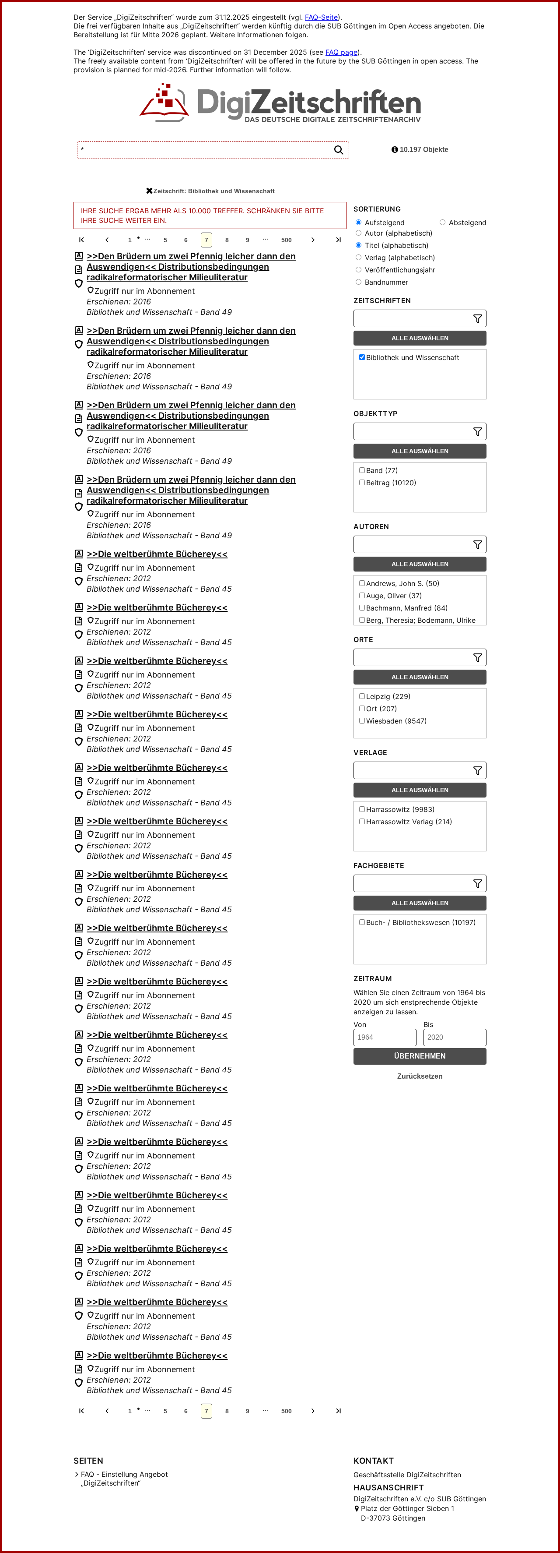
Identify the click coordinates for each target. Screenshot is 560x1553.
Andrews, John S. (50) (403, 583)
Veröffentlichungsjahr (399, 269)
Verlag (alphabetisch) (399, 257)
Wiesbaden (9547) (396, 720)
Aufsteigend (384, 222)
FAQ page (341, 52)
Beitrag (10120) (391, 482)
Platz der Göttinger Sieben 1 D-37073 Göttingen (407, 1513)
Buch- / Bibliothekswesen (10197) (421, 922)
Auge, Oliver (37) (394, 595)
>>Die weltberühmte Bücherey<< (157, 554)
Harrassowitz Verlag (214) (409, 821)
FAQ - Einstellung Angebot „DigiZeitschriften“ (124, 1478)
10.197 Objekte (423, 149)
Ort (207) (381, 708)
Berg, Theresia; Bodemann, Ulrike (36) (416, 624)
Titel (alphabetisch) (396, 245)
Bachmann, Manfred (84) (407, 608)
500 (286, 240)
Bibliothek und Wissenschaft (412, 357)
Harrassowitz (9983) (400, 809)
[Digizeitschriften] (280, 103)
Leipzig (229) (388, 696)
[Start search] (338, 150)
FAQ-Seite (321, 17)
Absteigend (466, 222)
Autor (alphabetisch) (398, 233)
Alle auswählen (420, 338)
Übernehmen (420, 1056)
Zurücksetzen (420, 1076)
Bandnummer (385, 282)
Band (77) (382, 470)
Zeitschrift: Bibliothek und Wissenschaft (214, 190)
